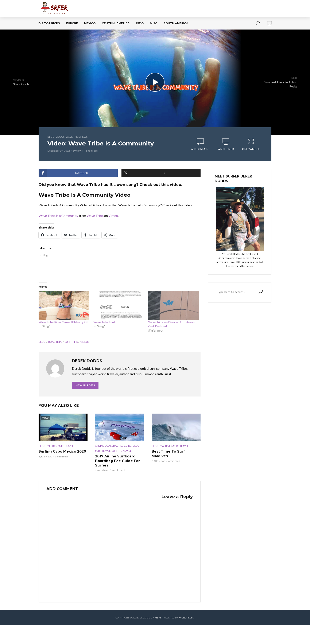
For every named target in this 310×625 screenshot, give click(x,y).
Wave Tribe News (77, 136)
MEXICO (90, 23)
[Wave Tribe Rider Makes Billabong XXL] (64, 305)
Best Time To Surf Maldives (168, 453)
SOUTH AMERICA (176, 23)
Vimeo (113, 216)
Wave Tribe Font (104, 322)
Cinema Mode (251, 149)
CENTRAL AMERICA (116, 23)
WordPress (186, 617)
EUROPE (72, 23)
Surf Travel (65, 446)
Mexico (52, 446)
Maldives (166, 446)
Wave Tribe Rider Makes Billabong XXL (64, 322)
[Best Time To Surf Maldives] (176, 427)
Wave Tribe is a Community (58, 216)
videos (84, 341)
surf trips (71, 341)
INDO (140, 23)
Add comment (200, 149)
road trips (55, 341)
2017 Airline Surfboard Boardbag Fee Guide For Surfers (117, 460)
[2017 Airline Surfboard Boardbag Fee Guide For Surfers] (119, 427)
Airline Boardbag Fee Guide (113, 445)
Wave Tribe (95, 216)
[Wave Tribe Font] (118, 305)
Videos (60, 136)
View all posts (85, 385)
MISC (153, 23)
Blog (50, 136)
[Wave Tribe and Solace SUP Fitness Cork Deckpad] (173, 305)
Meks (158, 617)
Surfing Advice (122, 450)
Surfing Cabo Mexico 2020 (62, 451)
